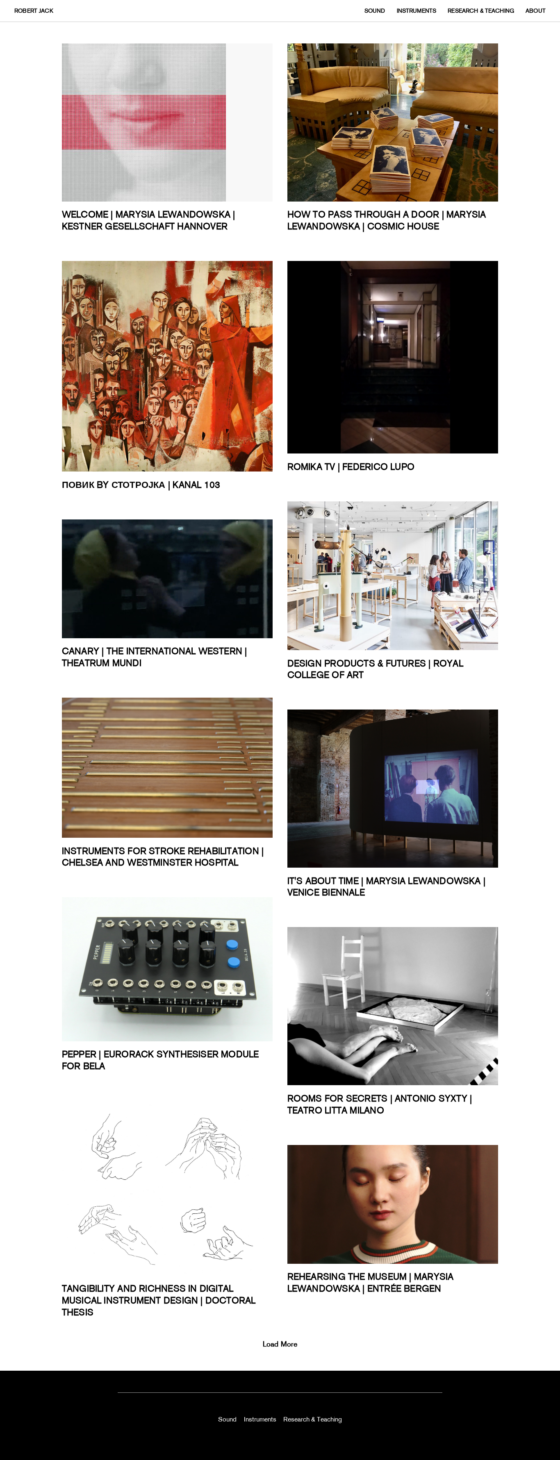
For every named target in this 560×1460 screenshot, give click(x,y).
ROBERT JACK (33, 10)
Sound (227, 1419)
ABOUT (536, 10)
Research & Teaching (312, 1419)
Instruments (260, 1419)
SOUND (374, 10)
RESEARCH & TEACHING (481, 10)
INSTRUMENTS (417, 10)
